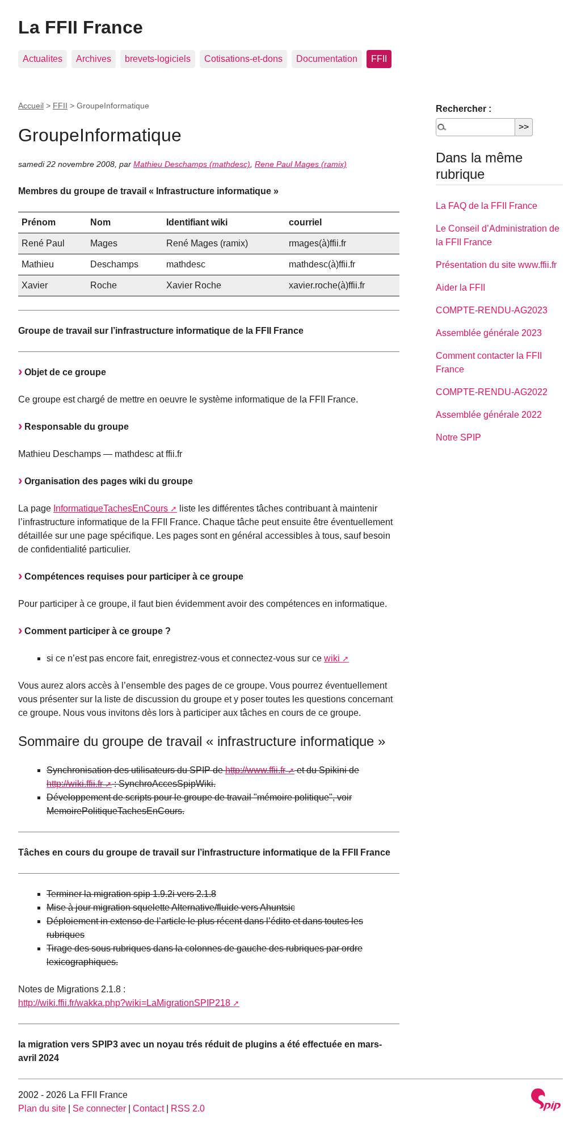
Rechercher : (463, 109)
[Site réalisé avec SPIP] (546, 1101)
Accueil (31, 105)
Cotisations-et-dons (243, 59)
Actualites (42, 59)
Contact (148, 1108)
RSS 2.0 (188, 1108)
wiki (332, 658)
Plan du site (42, 1108)
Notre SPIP (458, 437)
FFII (379, 59)
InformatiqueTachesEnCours (110, 508)
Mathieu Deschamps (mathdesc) (191, 164)
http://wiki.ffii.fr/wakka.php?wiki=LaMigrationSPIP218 (124, 1003)
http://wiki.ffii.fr (75, 784)
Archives (93, 59)
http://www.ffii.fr (255, 770)
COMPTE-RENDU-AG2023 (492, 310)
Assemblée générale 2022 (489, 415)
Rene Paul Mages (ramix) (301, 164)
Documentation (326, 59)
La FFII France (80, 27)
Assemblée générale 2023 (489, 333)
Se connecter (99, 1108)
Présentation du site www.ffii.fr (496, 265)
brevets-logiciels (158, 59)
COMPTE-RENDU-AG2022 (492, 392)
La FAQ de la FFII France (486, 206)
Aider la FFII (460, 287)
